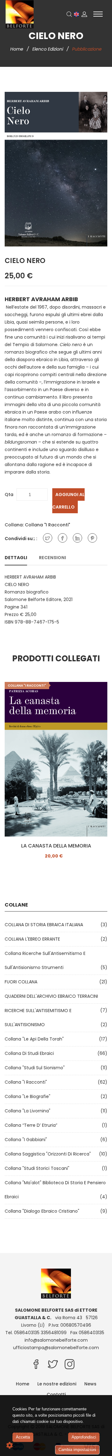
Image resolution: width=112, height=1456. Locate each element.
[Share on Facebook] (62, 538)
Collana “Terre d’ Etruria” (32, 1125)
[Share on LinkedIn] (77, 538)
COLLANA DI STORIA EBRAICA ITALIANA (45, 925)
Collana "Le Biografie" (29, 1096)
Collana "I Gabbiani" (27, 1139)
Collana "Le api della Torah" (35, 1039)
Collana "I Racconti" (47, 525)
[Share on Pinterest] (92, 538)
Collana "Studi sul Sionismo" (36, 1068)
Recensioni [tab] (52, 557)
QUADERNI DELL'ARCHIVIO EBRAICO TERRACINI (52, 996)
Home (17, 49)
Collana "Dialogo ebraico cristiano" (43, 1211)
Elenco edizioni (48, 49)
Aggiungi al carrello (68, 500)
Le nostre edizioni (56, 1384)
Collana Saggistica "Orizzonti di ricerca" (49, 1154)
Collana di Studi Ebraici (30, 1053)
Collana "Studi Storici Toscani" (38, 1168)
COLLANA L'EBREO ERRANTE (34, 939)
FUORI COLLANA (22, 982)
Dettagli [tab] (16, 557)
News (90, 1384)
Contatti (56, 1394)
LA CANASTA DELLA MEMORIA (56, 846)
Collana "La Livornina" (29, 1111)
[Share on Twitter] (47, 538)
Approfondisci (84, 1437)
